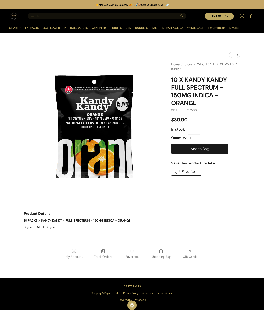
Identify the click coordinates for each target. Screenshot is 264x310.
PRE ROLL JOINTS (76, 28)
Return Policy (131, 293)
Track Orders (103, 257)
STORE (14, 28)
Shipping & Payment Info (105, 293)
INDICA (176, 69)
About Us (147, 293)
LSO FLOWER (51, 28)
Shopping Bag (161, 257)
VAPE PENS (99, 28)
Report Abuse (165, 293)
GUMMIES (227, 64)
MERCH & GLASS (172, 28)
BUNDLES (141, 28)
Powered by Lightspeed (132, 299)
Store (188, 64)
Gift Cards (190, 257)
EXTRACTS (32, 28)
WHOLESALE (195, 28)
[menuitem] (232, 55)
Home (175, 64)
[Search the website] (182, 16)
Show (132, 305)
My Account (74, 257)
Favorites (132, 257)
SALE (155, 28)
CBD (128, 28)
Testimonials (216, 28)
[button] (14, 16)
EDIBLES (116, 28)
